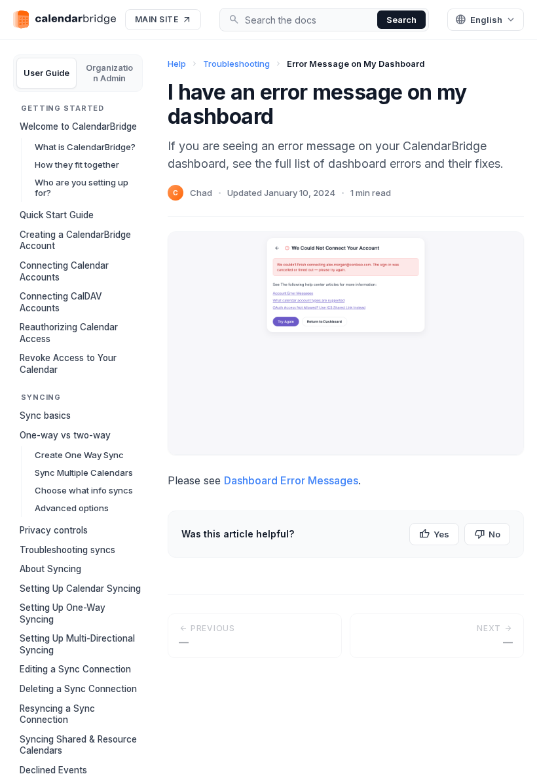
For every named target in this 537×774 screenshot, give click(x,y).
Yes (434, 534)
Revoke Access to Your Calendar (68, 364)
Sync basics (45, 415)
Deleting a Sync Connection (78, 689)
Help (177, 63)
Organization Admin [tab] (109, 73)
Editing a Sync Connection (75, 669)
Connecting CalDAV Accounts (61, 302)
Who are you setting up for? (81, 188)
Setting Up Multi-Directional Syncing (77, 644)
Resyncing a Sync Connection (57, 714)
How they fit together (77, 164)
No (487, 534)
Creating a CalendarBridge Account (75, 240)
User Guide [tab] (46, 73)
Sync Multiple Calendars (84, 472)
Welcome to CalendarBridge (78, 126)
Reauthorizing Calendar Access (69, 333)
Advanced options (72, 508)
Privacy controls (54, 530)
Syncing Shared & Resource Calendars (78, 745)
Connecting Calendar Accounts (64, 271)
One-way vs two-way (65, 435)
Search (401, 19)
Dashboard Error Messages (291, 480)
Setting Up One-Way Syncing (62, 613)
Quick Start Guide (57, 215)
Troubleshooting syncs (67, 550)
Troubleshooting (236, 63)
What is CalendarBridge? (85, 147)
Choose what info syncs (84, 490)
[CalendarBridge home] (64, 19)
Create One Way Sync (79, 455)
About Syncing (50, 569)
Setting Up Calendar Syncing (80, 588)
